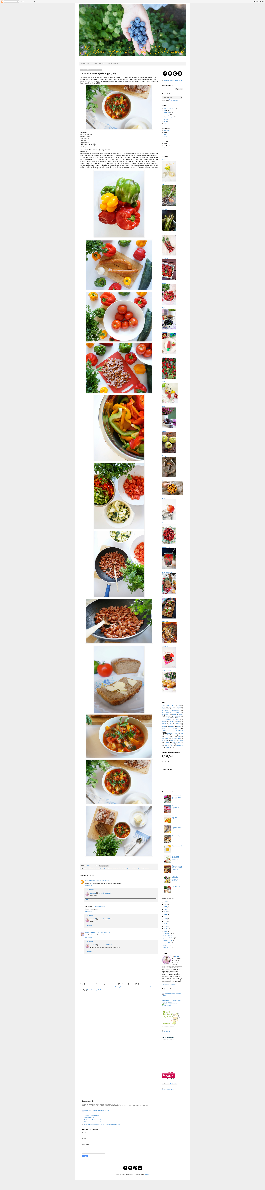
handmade (180, 717)
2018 (165, 921)
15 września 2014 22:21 (105, 945)
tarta (173, 736)
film (165, 123)
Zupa (165, 134)
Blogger (147, 1174)
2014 (165, 931)
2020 (165, 916)
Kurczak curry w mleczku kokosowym (176, 817)
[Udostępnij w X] (103, 866)
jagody (164, 721)
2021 (165, 914)
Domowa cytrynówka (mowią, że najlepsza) (175, 878)
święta (168, 747)
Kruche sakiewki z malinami (91, 1115)
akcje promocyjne (168, 117)
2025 (165, 904)
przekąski (124, 868)
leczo (94, 868)
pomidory (119, 868)
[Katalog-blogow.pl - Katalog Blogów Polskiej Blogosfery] (168, 1089)
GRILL (164, 184)
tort (179, 736)
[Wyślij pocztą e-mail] (100, 866)
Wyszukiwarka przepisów (168, 1026)
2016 (165, 926)
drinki (167, 716)
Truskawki (165, 258)
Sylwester (164, 709)
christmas (165, 714)
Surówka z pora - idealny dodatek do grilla (177, 797)
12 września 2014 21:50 (105, 893)
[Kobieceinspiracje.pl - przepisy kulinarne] (172, 995)
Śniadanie (166, 130)
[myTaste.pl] (166, 1031)
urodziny (164, 740)
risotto (176, 733)
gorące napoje (165, 717)
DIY (179, 705)
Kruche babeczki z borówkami (92, 1120)
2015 (165, 928)
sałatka (167, 735)
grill (173, 718)
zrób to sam (167, 113)
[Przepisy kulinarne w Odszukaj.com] (168, 1039)
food (87, 868)
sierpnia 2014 (167, 943)
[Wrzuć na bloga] (102, 866)
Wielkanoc (165, 160)
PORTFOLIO (85, 63)
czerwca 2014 (167, 947)
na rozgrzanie (100, 868)
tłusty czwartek (176, 738)
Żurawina (164, 523)
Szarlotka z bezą (176, 886)
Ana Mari (93, 893)
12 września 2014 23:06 (105, 919)
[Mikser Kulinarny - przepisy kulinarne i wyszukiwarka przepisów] (171, 1024)
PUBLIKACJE (99, 63)
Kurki (163, 480)
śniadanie (179, 745)
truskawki (165, 738)
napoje (164, 726)
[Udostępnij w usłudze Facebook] (105, 866)
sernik (173, 735)
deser (181, 714)
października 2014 (168, 938)
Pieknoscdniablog (90, 932)
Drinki (163, 382)
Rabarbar (164, 234)
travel (165, 121)
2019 (165, 919)
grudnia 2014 (167, 933)
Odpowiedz (88, 885)
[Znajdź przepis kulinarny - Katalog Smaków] (172, 1005)
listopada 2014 (167, 935)
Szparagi (164, 209)
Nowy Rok (165, 621)
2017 (165, 923)
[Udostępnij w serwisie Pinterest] (107, 866)
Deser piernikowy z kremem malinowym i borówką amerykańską (102, 1124)
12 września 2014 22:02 (100, 906)
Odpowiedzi (90, 889)
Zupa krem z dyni (177, 846)
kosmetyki (166, 119)
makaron (177, 723)
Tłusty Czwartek (166, 671)
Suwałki (179, 707)
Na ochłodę (165, 332)
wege (181, 740)
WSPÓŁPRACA (113, 63)
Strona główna (119, 987)
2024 (165, 907)
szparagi (167, 736)
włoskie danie (176, 742)
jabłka (177, 719)
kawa (178, 721)
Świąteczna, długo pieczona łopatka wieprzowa (177, 867)
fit (171, 716)
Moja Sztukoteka (90, 880)
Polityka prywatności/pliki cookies (173, 80)
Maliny (164, 283)
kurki (171, 723)
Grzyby (164, 456)
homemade (168, 719)
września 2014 (167, 940)
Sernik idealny (176, 836)
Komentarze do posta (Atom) (95, 990)
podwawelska (112, 868)
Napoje (166, 148)
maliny (164, 725)
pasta (163, 728)
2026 (165, 902)
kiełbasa (91, 868)
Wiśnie (164, 357)
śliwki (172, 745)
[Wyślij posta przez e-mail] (96, 865)
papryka (106, 868)
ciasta (174, 714)
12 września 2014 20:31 (102, 880)
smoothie (180, 735)
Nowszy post (84, 987)
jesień (171, 721)
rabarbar (169, 733)
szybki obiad (140, 868)
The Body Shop (176, 708)
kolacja (164, 723)
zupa (166, 745)
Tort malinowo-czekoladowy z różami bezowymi (177, 807)
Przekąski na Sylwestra (168, 597)
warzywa (146, 868)
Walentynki (165, 646)
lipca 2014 (166, 945)
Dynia (163, 498)
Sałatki (165, 137)
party (178, 726)
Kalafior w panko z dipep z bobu (93, 1122)
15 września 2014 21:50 (103, 932)
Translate (175, 100)
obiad (171, 726)
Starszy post (153, 987)
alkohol (178, 712)
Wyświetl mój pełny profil (169, 984)
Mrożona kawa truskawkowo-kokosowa (176, 857)
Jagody (164, 308)
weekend (173, 740)
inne (165, 110)
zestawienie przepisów (167, 744)
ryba (181, 733)
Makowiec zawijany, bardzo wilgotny (176, 827)
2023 (165, 909)
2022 (165, 911)
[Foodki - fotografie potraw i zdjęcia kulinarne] (168, 1078)
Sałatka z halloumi (89, 1117)
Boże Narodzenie (167, 572)
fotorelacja (166, 115)
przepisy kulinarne (132, 868)
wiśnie (167, 742)
